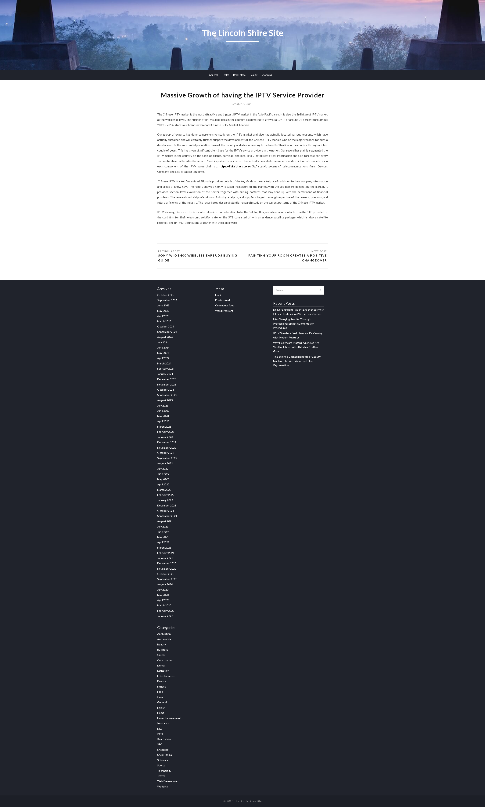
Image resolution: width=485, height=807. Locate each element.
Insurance (163, 723)
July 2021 (162, 526)
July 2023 (162, 405)
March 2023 (164, 426)
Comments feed (224, 305)
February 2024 (165, 368)
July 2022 (162, 468)
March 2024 (164, 363)
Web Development (168, 781)
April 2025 (163, 316)
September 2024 (167, 331)
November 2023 (166, 384)
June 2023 (163, 410)
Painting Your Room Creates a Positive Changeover (287, 258)
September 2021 (167, 515)
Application (164, 633)
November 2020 (166, 568)
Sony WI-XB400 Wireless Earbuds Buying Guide (197, 258)
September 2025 (167, 300)
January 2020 (165, 616)
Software (162, 760)
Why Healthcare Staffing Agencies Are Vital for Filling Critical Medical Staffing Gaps (296, 347)
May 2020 (163, 595)
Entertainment (166, 675)
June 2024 (163, 347)
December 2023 (166, 379)
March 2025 (164, 321)
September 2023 (167, 394)
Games (161, 697)
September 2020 (167, 579)
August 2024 (165, 337)
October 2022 (165, 452)
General (213, 74)
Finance (161, 681)
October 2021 (165, 510)
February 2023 (165, 431)
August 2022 (165, 463)
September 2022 (167, 458)
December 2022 (166, 442)
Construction (165, 660)
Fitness (161, 686)
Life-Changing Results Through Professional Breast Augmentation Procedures (293, 324)
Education (163, 670)
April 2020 (163, 600)
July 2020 (162, 589)
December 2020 (166, 563)
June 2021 (163, 531)
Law (159, 728)
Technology (164, 770)
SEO (160, 744)
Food (160, 691)
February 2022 (165, 494)
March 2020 (164, 605)
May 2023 (163, 416)
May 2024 (163, 352)
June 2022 (163, 473)
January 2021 (165, 558)
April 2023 (163, 421)
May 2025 (163, 310)
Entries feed (222, 300)
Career (161, 654)
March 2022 (164, 489)
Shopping (267, 74)
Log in (218, 295)
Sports (161, 765)
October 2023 (165, 389)
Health (225, 74)
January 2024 (165, 373)
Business (162, 649)
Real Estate (239, 74)
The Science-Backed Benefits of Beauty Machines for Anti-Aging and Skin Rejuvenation (297, 361)
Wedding (162, 786)
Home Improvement (169, 718)
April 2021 (163, 542)
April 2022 (163, 484)
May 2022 (163, 479)
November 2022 (166, 447)
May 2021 (163, 537)
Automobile (164, 639)
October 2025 (165, 295)
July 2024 (162, 342)
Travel (161, 775)
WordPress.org (224, 310)
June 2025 (163, 305)
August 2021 (165, 521)
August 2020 (165, 584)
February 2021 (165, 552)
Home (160, 712)
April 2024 (163, 358)
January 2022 (165, 500)
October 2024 (165, 326)
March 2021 (164, 547)
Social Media (164, 754)
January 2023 (165, 437)
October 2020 (165, 573)
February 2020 (165, 610)
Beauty (253, 74)
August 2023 (165, 400)
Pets (160, 733)
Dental (161, 665)
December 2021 (166, 505)
